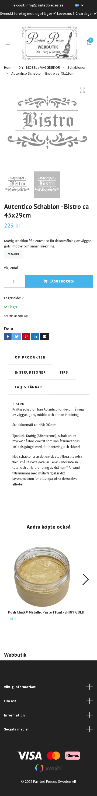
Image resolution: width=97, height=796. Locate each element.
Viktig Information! (20, 693)
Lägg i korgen (62, 288)
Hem (7, 73)
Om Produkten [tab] (30, 363)
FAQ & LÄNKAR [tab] (28, 393)
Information (14, 721)
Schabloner (76, 73)
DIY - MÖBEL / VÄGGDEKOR (39, 73)
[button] (85, 586)
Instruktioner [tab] (30, 379)
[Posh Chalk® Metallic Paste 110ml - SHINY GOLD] (48, 583)
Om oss (10, 707)
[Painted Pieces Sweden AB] (49, 46)
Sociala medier (16, 736)
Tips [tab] (64, 379)
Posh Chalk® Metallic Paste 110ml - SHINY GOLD (46, 618)
